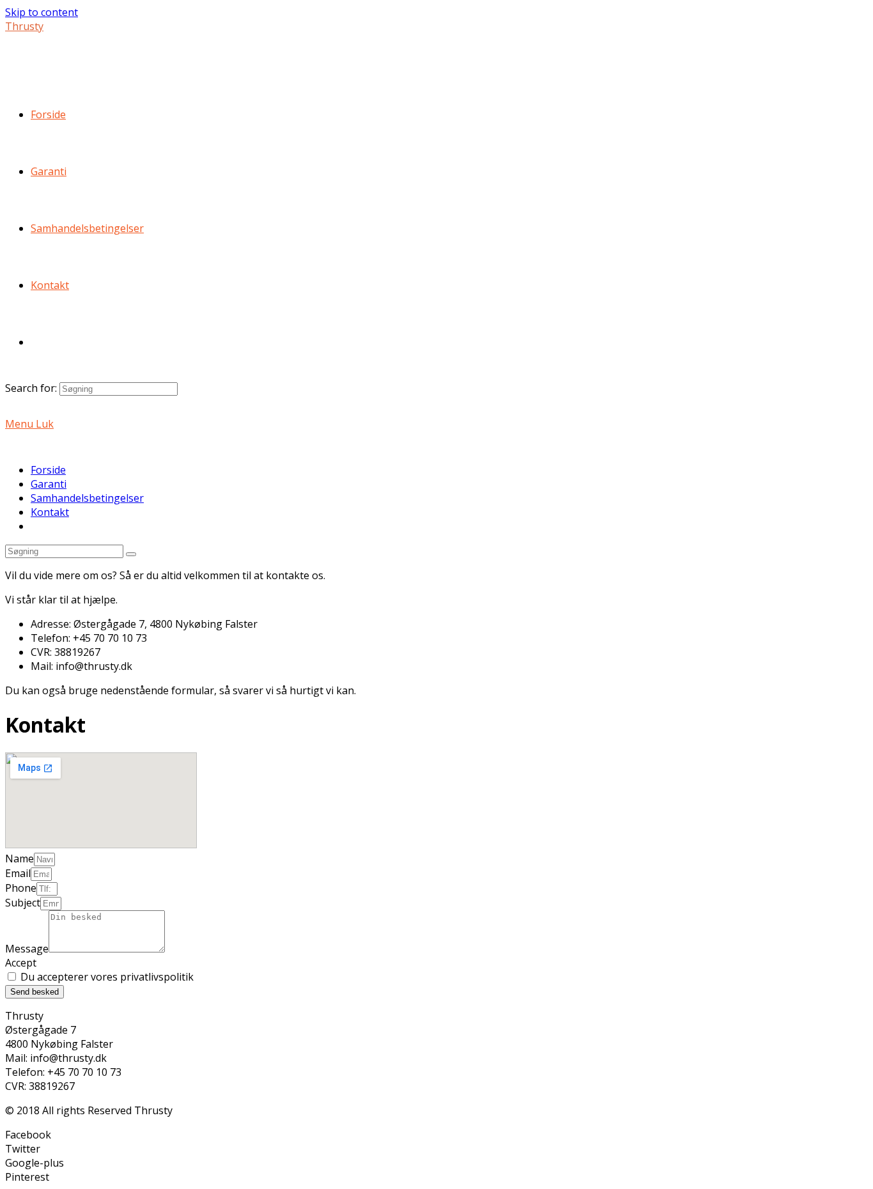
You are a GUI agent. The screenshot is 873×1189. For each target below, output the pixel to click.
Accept (20, 963)
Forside (48, 470)
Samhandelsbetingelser (87, 498)
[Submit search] (131, 554)
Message (27, 949)
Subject (22, 903)
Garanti (48, 484)
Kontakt (50, 512)
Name (19, 858)
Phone (20, 888)
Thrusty (24, 26)
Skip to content (41, 12)
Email (18, 873)
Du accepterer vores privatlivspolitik (107, 977)
